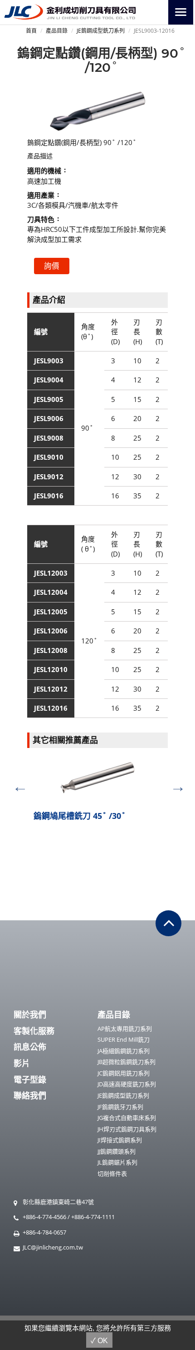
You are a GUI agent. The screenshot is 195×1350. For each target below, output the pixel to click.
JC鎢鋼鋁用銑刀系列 (124, 1073)
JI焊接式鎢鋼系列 (120, 1140)
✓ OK (99, 1341)
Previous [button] (16, 783)
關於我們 (30, 1014)
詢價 (51, 266)
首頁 (31, 31)
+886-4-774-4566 (44, 1217)
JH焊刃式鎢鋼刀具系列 (127, 1129)
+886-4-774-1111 (93, 1217)
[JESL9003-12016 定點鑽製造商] (97, 110)
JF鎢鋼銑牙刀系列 (120, 1107)
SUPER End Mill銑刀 (124, 1039)
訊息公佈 (30, 1046)
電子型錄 (30, 1079)
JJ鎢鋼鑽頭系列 (117, 1151)
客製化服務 (34, 1030)
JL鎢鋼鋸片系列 (117, 1162)
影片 (22, 1063)
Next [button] (174, 783)
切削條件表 (112, 1173)
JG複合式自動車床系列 (127, 1118)
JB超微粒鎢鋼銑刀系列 (127, 1062)
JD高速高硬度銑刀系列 (127, 1084)
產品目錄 (57, 31)
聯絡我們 (30, 1095)
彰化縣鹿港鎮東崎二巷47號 (58, 1202)
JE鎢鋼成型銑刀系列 (101, 31)
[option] (97, 793)
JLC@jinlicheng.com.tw (53, 1247)
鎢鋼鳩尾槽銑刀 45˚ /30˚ (80, 815)
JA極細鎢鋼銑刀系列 (124, 1051)
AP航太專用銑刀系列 (125, 1028)
